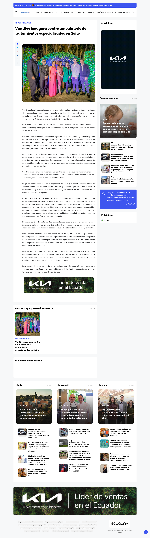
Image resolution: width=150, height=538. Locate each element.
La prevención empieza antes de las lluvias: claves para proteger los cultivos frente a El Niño (79, 443)
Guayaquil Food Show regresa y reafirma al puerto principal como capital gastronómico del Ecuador (75, 414)
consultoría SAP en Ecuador (88, 525)
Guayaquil (68, 12)
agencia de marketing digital (54, 522)
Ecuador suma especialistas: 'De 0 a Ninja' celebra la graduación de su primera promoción (122, 157)
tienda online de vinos (70, 525)
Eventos (37, 12)
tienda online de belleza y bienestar (82, 531)
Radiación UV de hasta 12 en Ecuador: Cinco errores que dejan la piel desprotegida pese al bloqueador (122, 169)
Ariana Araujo (20, 5)
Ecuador (48, 12)
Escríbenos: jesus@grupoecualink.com (112, 12)
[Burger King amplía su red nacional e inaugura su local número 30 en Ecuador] (104, 432)
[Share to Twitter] (17, 47)
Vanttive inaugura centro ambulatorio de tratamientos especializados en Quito (27, 346)
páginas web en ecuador (32, 531)
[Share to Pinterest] (17, 51)
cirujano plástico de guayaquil (85, 528)
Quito (58, 12)
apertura (105, 406)
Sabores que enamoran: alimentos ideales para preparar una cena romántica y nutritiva (120, 457)
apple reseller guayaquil (66, 528)
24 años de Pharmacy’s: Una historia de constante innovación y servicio (79, 431)
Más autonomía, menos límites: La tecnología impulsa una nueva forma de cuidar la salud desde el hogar (38, 447)
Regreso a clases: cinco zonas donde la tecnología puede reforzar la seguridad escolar (122, 180)
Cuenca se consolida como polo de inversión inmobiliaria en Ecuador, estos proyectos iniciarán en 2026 (120, 444)
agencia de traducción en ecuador (30, 528)
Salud (90, 12)
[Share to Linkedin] (17, 55)
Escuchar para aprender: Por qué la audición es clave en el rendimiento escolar (62, 5)
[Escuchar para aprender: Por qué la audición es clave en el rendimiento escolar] (28, 5)
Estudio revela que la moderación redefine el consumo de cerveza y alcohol (37, 472)
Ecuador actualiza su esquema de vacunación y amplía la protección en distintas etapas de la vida (116, 127)
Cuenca (80, 12)
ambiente (45, 531)
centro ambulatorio (23, 23)
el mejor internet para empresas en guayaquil (32, 525)
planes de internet (54, 525)
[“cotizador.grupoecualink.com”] (105, 220)
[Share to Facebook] (17, 44)
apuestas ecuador (50, 528)
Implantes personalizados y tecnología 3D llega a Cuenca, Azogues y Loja (121, 467)
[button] (17, 63)
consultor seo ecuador (89, 522)
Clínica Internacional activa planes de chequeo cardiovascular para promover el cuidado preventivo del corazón (38, 460)
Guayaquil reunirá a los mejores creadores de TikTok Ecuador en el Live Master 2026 (79, 468)
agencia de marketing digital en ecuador (30, 522)
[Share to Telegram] (17, 59)
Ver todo (92, 308)
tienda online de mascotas (60, 531)
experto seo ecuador (72, 522)
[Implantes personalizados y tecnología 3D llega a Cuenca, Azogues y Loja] (104, 468)
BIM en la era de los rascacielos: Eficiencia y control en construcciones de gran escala (122, 146)
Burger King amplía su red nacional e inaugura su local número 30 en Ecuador (120, 432)
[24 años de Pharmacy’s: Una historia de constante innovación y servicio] (63, 432)
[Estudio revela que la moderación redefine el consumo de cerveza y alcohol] (22, 472)
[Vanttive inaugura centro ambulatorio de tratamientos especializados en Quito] (27, 324)
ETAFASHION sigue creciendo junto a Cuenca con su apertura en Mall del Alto (115, 414)
